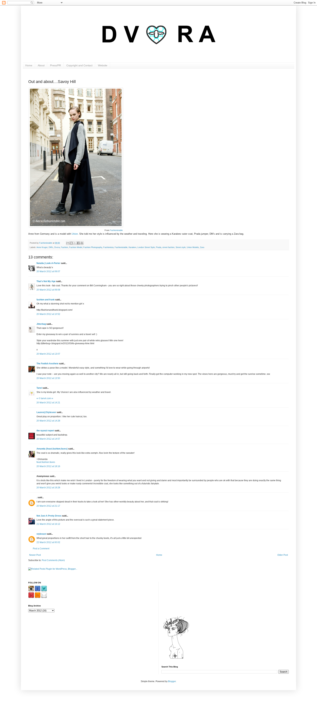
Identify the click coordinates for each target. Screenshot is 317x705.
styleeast (41, 534)
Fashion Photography (92, 247)
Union (75, 233)
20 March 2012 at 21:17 (48, 506)
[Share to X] (75, 243)
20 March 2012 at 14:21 (48, 402)
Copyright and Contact (79, 65)
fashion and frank (46, 299)
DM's (51, 247)
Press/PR (55, 65)
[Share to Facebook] (78, 243)
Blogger (172, 681)
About (41, 65)
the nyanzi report (45, 430)
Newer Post (35, 555)
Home (28, 65)
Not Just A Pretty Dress (49, 516)
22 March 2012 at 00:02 (48, 542)
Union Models (193, 247)
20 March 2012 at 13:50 (48, 378)
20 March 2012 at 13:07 (48, 354)
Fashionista (108, 247)
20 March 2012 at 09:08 (48, 289)
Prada (158, 247)
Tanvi (39, 388)
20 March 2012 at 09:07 (48, 271)
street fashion (168, 247)
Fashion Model (75, 247)
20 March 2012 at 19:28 (48, 487)
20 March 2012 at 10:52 (48, 314)
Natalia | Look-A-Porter (48, 263)
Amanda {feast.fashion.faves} (52, 448)
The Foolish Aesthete (48, 363)
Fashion (64, 247)
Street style (181, 247)
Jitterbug (41, 324)
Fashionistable (116, 230)
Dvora (57, 247)
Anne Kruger (42, 247)
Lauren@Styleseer (46, 412)
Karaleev (132, 247)
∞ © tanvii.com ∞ (45, 398)
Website (102, 65)
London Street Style (146, 247)
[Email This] (68, 243)
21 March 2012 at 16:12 (48, 524)
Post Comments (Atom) (53, 560)
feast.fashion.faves (46, 462)
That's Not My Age (46, 281)
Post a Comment (41, 548)
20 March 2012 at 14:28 (48, 420)
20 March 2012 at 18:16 (48, 466)
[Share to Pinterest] (82, 243)
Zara (202, 247)
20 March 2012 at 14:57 (48, 439)
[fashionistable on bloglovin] (176, 658)
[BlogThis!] (71, 243)
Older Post (282, 555)
